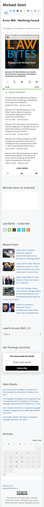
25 (16, 466)
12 (22, 457)
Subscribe (22, 368)
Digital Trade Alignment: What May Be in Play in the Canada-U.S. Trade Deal (27, 280)
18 (16, 462)
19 (22, 462)
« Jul (4, 474)
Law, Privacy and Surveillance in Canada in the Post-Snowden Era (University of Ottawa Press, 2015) (20, 392)
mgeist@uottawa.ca (10, 488)
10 (11, 457)
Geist (14, 4)
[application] (22, 61)
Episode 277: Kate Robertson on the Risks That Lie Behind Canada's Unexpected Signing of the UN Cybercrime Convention (20, 113)
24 (11, 466)
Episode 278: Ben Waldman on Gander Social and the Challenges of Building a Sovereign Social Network (21, 100)
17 (11, 462)
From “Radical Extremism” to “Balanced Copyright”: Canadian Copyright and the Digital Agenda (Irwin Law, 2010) (22, 410)
